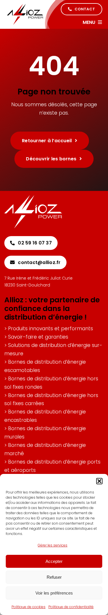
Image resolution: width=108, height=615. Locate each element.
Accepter (54, 561)
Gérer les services (52, 545)
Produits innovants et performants (50, 328)
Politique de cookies (29, 606)
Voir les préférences (54, 593)
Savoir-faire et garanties (38, 336)
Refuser (54, 577)
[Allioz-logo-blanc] (33, 197)
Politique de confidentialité (71, 606)
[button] (99, 481)
